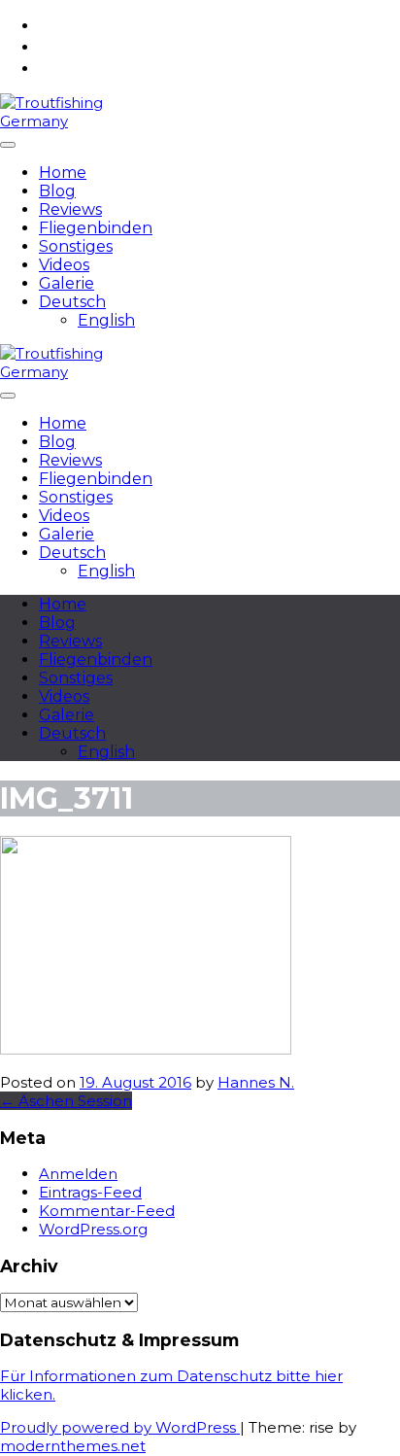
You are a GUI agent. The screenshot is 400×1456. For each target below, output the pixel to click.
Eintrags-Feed (90, 1192)
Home (62, 172)
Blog (57, 191)
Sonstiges (76, 246)
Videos (64, 265)
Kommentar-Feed (107, 1210)
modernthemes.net (73, 1446)
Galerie (66, 283)
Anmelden (78, 1173)
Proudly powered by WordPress (120, 1427)
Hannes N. (255, 1082)
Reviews (70, 209)
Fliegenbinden (95, 228)
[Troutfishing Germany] (60, 121)
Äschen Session (66, 1101)
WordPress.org (93, 1229)
